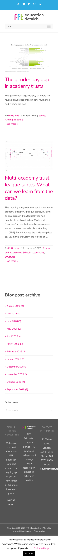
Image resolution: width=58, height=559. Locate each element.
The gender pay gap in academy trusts (27, 83)
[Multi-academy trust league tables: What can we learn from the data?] (29, 156)
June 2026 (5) (14, 321)
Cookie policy (26, 531)
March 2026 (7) (15, 344)
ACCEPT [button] (29, 553)
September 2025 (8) (17, 389)
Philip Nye (13, 115)
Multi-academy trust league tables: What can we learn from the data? (29, 188)
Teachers (18, 119)
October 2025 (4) (16, 381)
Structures (10, 256)
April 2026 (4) (14, 336)
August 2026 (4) (15, 306)
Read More (10, 123)
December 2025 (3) (17, 366)
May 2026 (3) (14, 328)
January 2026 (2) (15, 359)
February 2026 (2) (16, 351)
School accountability (33, 252)
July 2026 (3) (13, 313)
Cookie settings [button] (41, 548)
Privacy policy (39, 531)
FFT (32, 446)
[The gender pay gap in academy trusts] (29, 57)
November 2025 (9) (17, 374)
